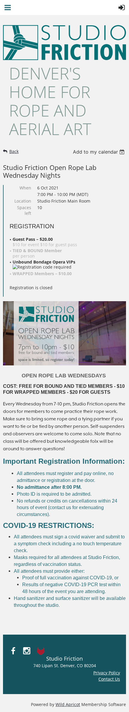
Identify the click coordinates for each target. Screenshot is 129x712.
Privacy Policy (106, 673)
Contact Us (109, 679)
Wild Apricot (68, 704)
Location (22, 201)
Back (14, 151)
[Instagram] (26, 651)
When (25, 188)
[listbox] (99, 151)
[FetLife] (40, 651)
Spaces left (24, 210)
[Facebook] (13, 651)
